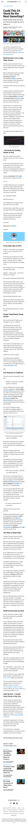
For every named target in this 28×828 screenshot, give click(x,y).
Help (23, 808)
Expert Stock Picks (7, 764)
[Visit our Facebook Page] (11, 803)
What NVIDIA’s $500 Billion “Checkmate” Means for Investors (7, 755)
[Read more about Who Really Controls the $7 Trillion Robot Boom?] (21, 781)
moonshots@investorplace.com (12, 687)
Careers (4, 809)
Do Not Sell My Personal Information (16, 811)
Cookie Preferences (14, 813)
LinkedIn (16, 688)
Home (4, 5)
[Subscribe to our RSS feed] (17, 803)
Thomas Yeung (7, 27)
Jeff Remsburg (11, 789)
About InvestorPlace (7, 808)
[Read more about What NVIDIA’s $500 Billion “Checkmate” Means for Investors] (21, 751)
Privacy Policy (21, 809)
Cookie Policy (6, 813)
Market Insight (10, 5)
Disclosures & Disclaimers (12, 809)
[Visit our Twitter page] (14, 803)
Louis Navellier (11, 761)
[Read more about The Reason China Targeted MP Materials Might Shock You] (21, 767)
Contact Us (19, 808)
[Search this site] (26, 1)
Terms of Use (21, 813)
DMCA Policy (13, 815)
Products (14, 808)
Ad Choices (6, 811)
